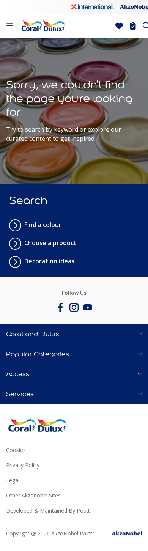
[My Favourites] (119, 26)
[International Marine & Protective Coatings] (92, 7)
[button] (74, 334)
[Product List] (133, 26)
